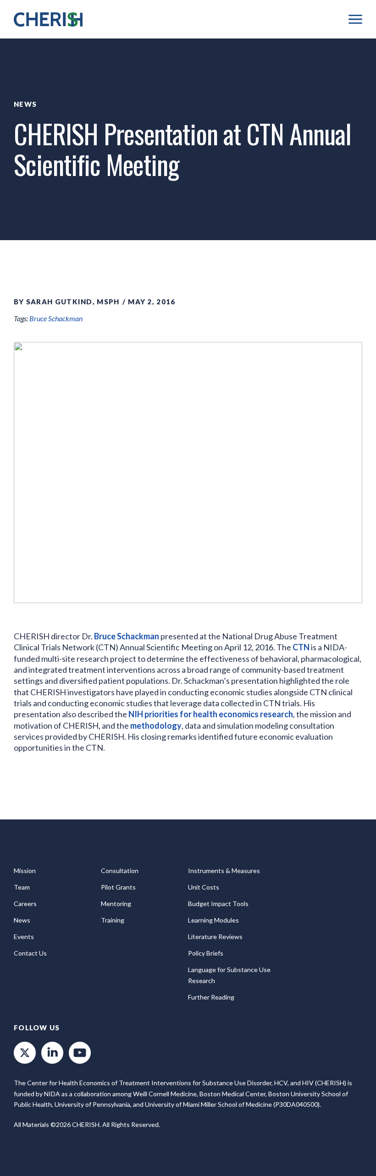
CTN (302, 647)
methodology (156, 725)
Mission (25, 870)
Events (24, 936)
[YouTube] (80, 1053)
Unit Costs (203, 887)
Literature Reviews (215, 936)
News (25, 104)
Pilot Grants (118, 887)
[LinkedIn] (52, 1053)
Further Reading (211, 997)
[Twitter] (25, 1053)
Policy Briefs (205, 953)
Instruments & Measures (224, 870)
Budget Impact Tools (218, 903)
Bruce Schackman (56, 318)
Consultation (119, 870)
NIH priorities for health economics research (210, 714)
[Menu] (355, 19)
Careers (25, 903)
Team (22, 887)
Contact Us (30, 953)
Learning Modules (213, 920)
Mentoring (116, 903)
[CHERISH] (48, 19)
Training (112, 920)
